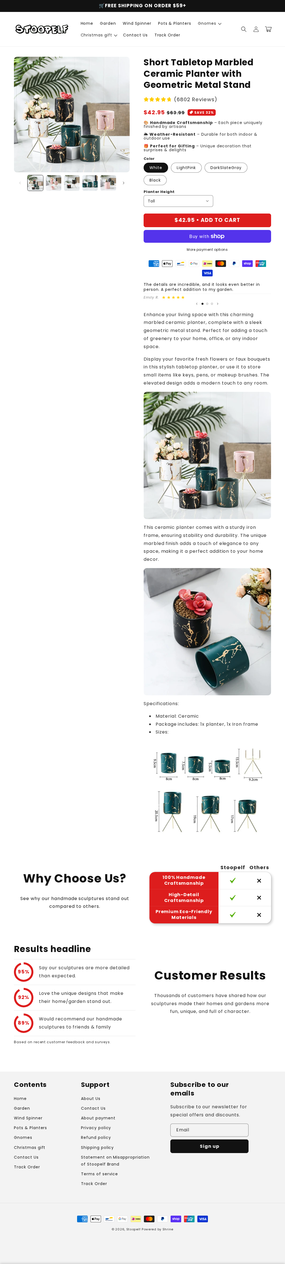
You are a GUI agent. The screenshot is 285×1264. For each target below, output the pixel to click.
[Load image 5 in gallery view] (108, 183)
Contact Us (26, 1157)
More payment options (207, 249)
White (155, 167)
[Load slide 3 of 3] (212, 303)
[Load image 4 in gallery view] (90, 183)
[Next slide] (217, 304)
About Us (90, 1098)
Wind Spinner (28, 1118)
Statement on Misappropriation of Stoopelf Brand (115, 1160)
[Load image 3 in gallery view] (72, 183)
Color (149, 158)
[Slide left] (20, 183)
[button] (209, 23)
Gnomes (23, 1137)
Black (155, 180)
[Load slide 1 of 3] (202, 303)
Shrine (168, 1229)
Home (20, 1098)
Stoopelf (133, 1229)
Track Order (27, 1167)
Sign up (209, 1146)
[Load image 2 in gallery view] (54, 183)
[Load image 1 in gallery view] (35, 183)
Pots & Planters (30, 1128)
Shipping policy (97, 1147)
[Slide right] (123, 183)
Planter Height (159, 191)
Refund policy (96, 1137)
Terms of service (99, 1174)
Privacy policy (96, 1128)
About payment (98, 1118)
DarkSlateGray (226, 167)
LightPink (186, 167)
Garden (22, 1108)
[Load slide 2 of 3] (207, 303)
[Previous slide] (197, 304)
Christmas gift (29, 1147)
